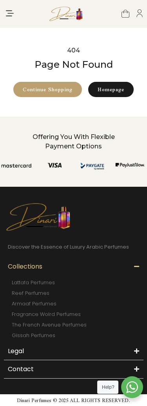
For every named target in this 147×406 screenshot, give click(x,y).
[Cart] (125, 14)
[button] (10, 13)
